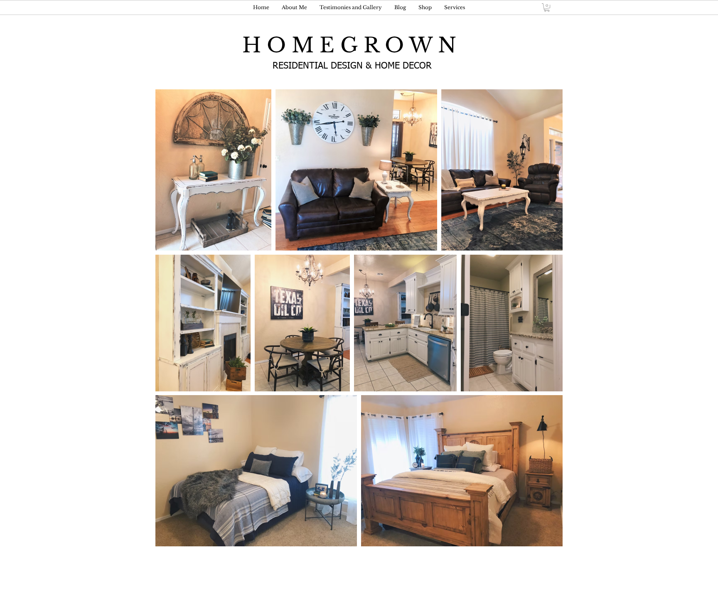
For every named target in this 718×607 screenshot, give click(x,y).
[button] (547, 7)
